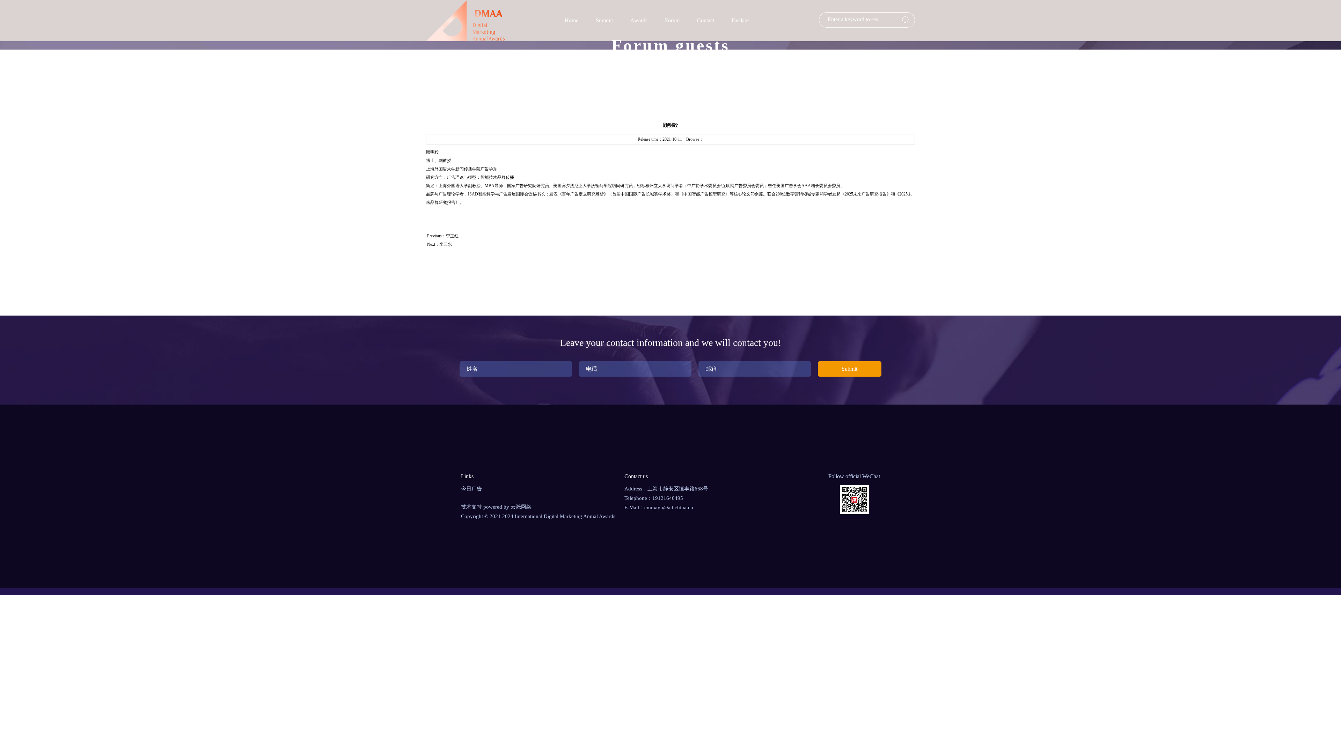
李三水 (445, 244)
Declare (740, 20)
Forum (672, 20)
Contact (705, 20)
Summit (604, 20)
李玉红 (452, 236)
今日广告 (471, 488)
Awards (638, 20)
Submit (849, 369)
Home (571, 20)
